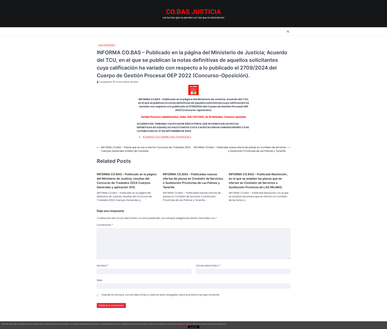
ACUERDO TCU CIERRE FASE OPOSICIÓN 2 (167, 137)
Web (99, 280)
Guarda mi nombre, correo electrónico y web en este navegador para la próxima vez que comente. (160, 294)
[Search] (288, 31)
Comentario (105, 225)
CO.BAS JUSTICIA (193, 12)
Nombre (102, 265)
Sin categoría (106, 45)
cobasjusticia (105, 82)
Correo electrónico (208, 265)
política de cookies (184, 324)
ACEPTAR (193, 327)
